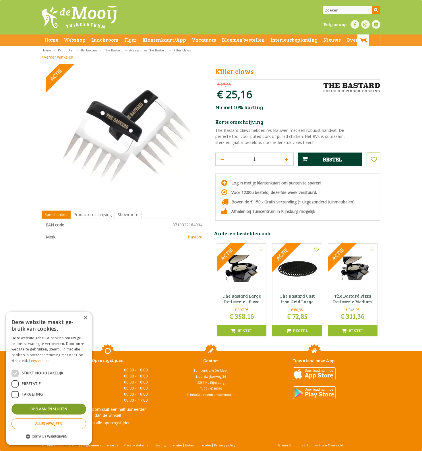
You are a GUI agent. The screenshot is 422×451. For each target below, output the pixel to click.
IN (365, 24)
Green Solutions (290, 445)
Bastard (195, 237)
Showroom (128, 214)
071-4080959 (213, 388)
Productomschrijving (92, 214)
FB (355, 24)
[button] (48, 436)
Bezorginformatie (168, 445)
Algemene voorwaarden (102, 445)
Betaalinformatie (198, 445)
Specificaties (55, 214)
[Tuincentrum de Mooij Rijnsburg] (79, 17)
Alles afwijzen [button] (49, 423)
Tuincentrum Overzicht (325, 445)
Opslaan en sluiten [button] (48, 408)
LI (376, 24)
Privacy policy (224, 445)
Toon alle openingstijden (108, 422)
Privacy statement (138, 445)
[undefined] (128, 136)
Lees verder (39, 360)
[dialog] (49, 378)
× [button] (85, 318)
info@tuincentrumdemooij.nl (212, 394)
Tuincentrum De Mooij (211, 370)
